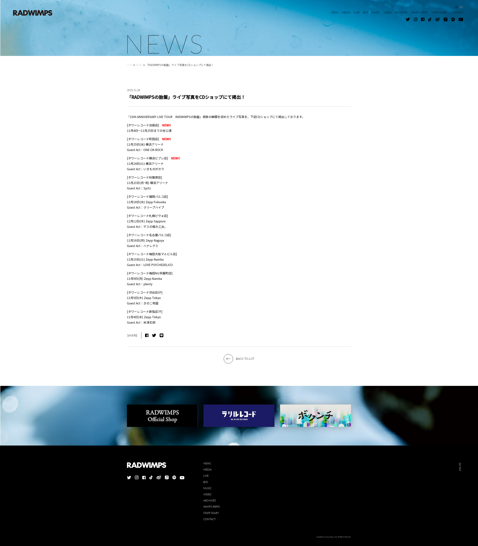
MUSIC (207, 488)
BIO (205, 482)
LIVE (206, 476)
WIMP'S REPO (211, 507)
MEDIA (207, 469)
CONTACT (209, 519)
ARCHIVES (209, 500)
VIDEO (207, 494)
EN (461, 7)
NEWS (207, 463)
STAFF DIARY (211, 513)
